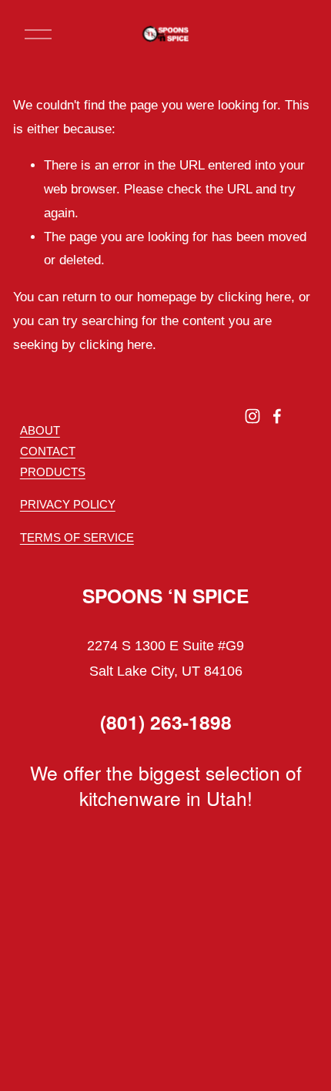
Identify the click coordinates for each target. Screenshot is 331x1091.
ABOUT (40, 430)
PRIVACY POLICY (67, 504)
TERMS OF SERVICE (77, 537)
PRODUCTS (52, 471)
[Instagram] (252, 416)
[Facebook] (277, 416)
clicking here (254, 297)
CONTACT (47, 451)
